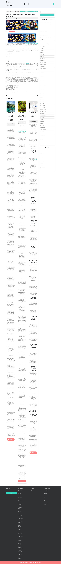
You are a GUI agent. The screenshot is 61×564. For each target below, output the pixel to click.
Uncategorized (17, 11)
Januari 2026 (42, 60)
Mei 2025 (41, 76)
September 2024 (20, 522)
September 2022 (43, 129)
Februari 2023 (42, 127)
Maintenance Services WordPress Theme (27, 562)
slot (44, 497)
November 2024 (20, 519)
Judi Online (45, 493)
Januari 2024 (42, 107)
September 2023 (43, 115)
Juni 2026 (42, 50)
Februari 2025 (20, 515)
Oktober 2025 (42, 66)
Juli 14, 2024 (9, 18)
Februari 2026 (42, 58)
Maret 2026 (42, 56)
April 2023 (42, 125)
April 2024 (42, 101)
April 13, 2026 (10, 123)
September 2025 (43, 68)
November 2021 (43, 137)
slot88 (41, 163)
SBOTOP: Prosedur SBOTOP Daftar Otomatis (33, 115)
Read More (11, 440)
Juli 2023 (41, 119)
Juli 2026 (41, 48)
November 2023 (43, 111)
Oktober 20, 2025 (33, 120)
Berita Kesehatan (46, 490)
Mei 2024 (41, 99)
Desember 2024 (20, 518)
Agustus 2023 (42, 117)
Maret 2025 (20, 514)
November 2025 (43, 64)
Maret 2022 (42, 133)
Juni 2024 (42, 97)
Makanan (45, 494)
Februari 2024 (42, 105)
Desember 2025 (43, 62)
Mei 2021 (19, 555)
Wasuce (14, 18)
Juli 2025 (41, 72)
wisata (41, 169)
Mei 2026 (41, 52)
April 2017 (19, 558)
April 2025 (19, 512)
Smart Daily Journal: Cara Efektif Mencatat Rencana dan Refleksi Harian (11, 116)
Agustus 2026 (42, 46)
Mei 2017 (19, 557)
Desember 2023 (43, 109)
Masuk (32, 490)
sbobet (45, 496)
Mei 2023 (41, 123)
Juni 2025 (42, 74)
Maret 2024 (42, 103)
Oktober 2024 (20, 521)
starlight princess (43, 165)
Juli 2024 (41, 95)
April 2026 (42, 54)
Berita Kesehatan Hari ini (10, 4)
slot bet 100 (42, 161)
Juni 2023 (42, 121)
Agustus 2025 (42, 70)
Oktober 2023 (42, 113)
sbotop (35, 159)
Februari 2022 (42, 135)
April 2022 (42, 131)
